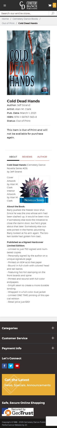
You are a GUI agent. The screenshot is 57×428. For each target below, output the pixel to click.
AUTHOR (42, 156)
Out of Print (8, 23)
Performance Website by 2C (14, 425)
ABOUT (13, 156)
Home (5, 18)
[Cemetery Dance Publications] (29, 5)
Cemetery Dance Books (25, 18)
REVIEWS (27, 156)
